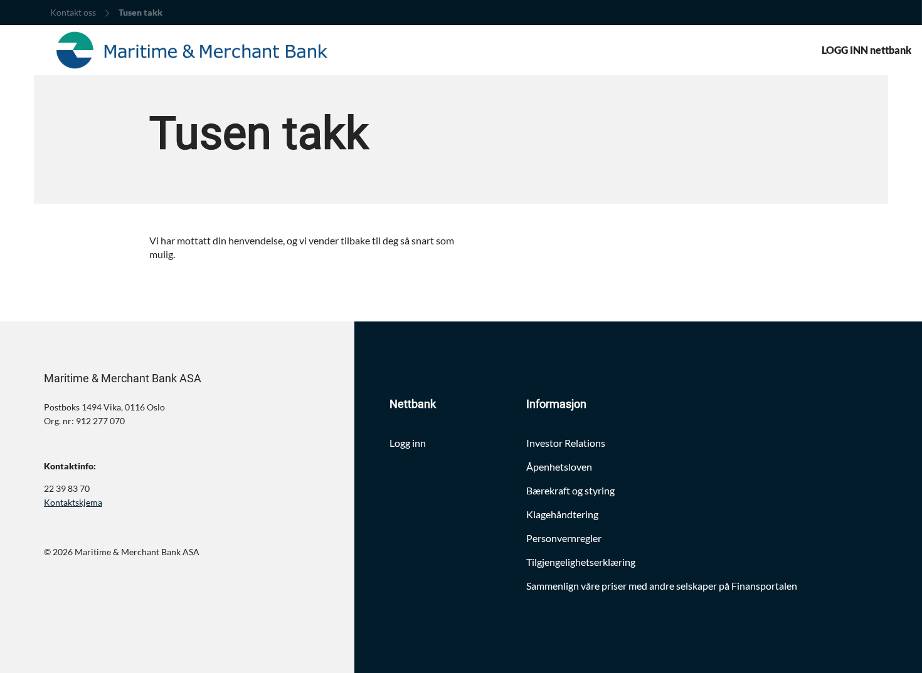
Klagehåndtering (562, 514)
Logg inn (407, 443)
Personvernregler (563, 538)
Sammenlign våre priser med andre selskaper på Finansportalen (661, 586)
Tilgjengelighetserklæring (580, 562)
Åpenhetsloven (559, 466)
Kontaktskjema (73, 502)
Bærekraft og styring (570, 490)
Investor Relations (565, 443)
